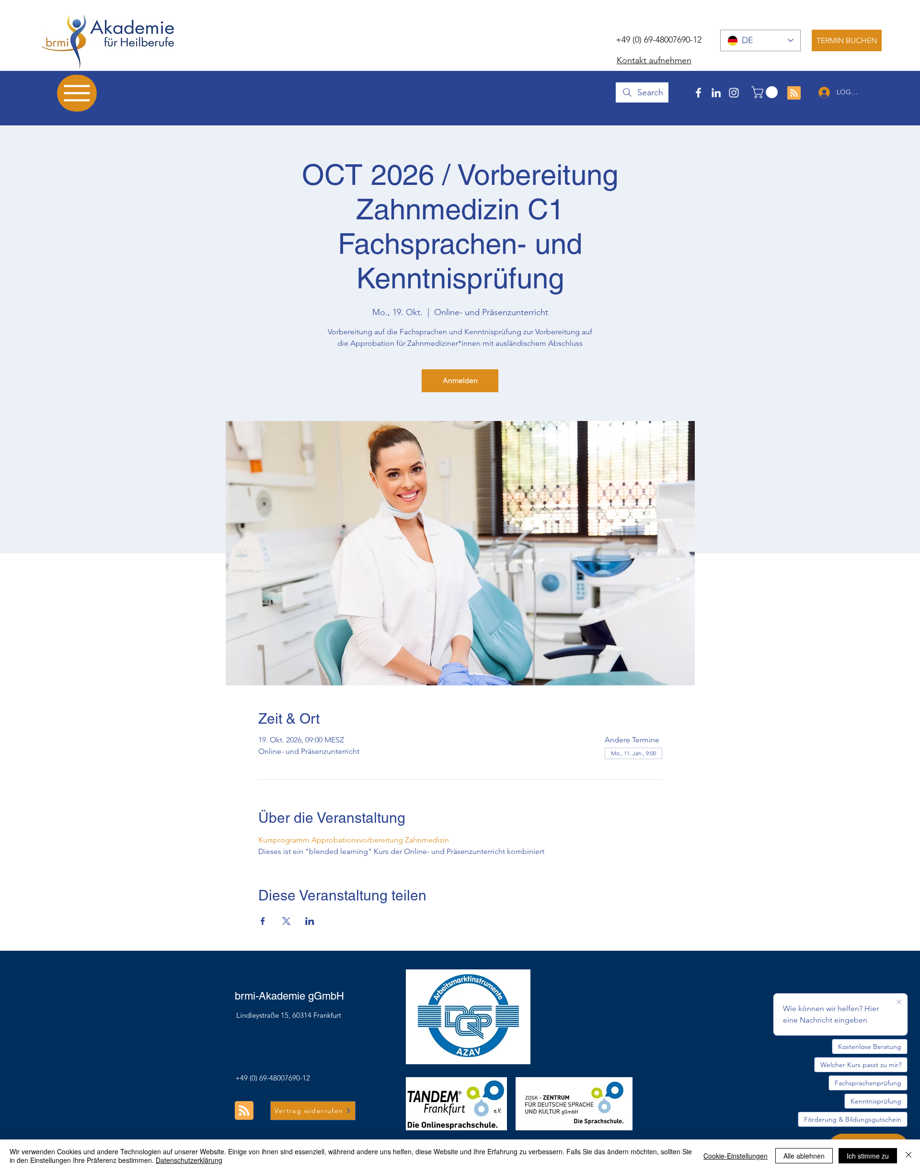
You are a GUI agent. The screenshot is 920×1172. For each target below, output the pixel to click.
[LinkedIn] (716, 92)
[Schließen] (908, 1155)
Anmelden (460, 380)
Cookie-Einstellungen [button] (735, 1156)
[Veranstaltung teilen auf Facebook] (262, 921)
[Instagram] (733, 92)
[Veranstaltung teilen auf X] (286, 921)
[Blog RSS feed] (794, 93)
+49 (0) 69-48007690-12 (659, 39)
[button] (766, 92)
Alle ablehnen (804, 1156)
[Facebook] (698, 92)
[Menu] (77, 93)
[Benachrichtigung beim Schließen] (899, 1002)
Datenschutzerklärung (189, 1160)
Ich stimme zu (868, 1156)
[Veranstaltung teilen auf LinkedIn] (309, 921)
